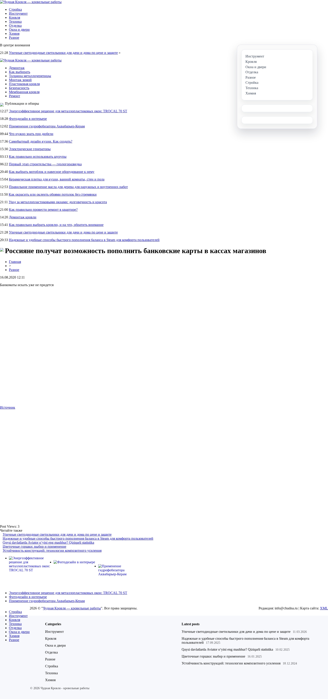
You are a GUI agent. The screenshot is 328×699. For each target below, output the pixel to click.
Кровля (14, 17)
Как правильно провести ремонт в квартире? (43, 209)
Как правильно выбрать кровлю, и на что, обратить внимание (56, 225)
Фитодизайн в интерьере (28, 119)
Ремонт (14, 96)
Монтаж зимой (20, 80)
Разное (14, 37)
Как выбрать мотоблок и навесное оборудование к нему (51, 172)
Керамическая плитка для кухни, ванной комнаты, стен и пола (56, 179)
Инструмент (18, 13)
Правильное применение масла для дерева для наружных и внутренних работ (68, 187)
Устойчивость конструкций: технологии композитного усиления (52, 550)
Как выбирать (19, 72)
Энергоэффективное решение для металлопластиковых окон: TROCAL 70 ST (68, 111)
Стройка (15, 9)
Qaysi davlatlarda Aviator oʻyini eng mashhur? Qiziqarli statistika (48, 542)
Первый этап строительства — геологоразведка (45, 164)
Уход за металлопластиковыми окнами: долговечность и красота (58, 202)
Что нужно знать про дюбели (31, 134)
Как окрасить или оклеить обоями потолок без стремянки (53, 194)
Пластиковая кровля (24, 84)
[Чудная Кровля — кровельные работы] (31, 2)
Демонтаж (17, 68)
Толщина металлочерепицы (30, 76)
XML (324, 608)
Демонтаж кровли (22, 217)
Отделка (15, 25)
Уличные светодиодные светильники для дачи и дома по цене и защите (63, 53)
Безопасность (19, 88)
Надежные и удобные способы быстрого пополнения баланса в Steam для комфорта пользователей (84, 240)
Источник (7, 407)
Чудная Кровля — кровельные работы (72, 608)
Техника (15, 21)
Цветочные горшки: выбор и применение (34, 546)
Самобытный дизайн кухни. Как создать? (40, 141)
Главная (15, 262)
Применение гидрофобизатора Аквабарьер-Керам (47, 126)
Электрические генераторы (30, 149)
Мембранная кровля (24, 92)
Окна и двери (19, 29)
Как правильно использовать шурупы (37, 156)
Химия (14, 33)
